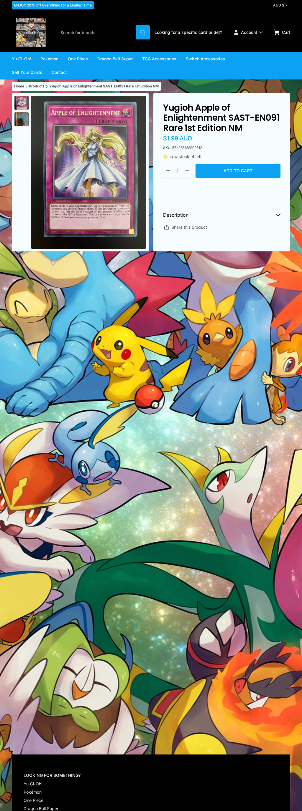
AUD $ (278, 5)
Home (19, 86)
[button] (143, 32)
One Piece (33, 800)
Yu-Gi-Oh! (33, 783)
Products (37, 86)
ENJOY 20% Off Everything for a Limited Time (53, 5)
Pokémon (33, 792)
